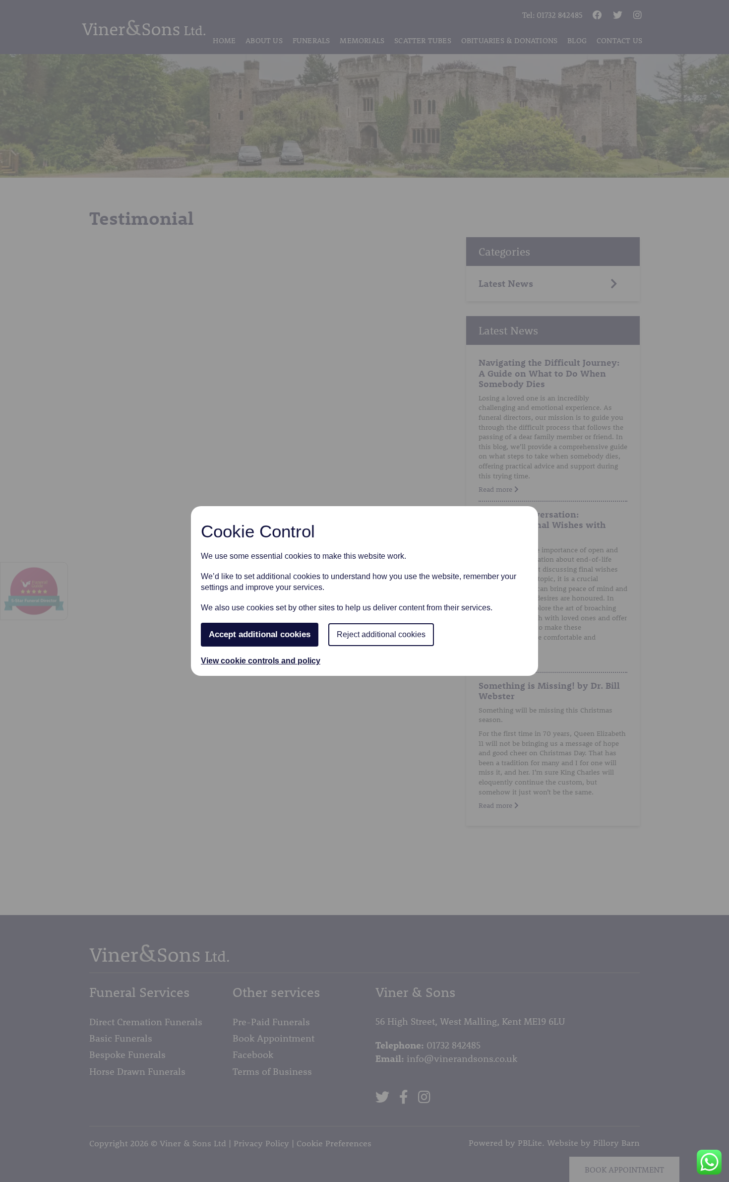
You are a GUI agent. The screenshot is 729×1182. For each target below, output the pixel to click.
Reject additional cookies (381, 634)
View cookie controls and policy (260, 661)
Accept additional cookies (259, 634)
